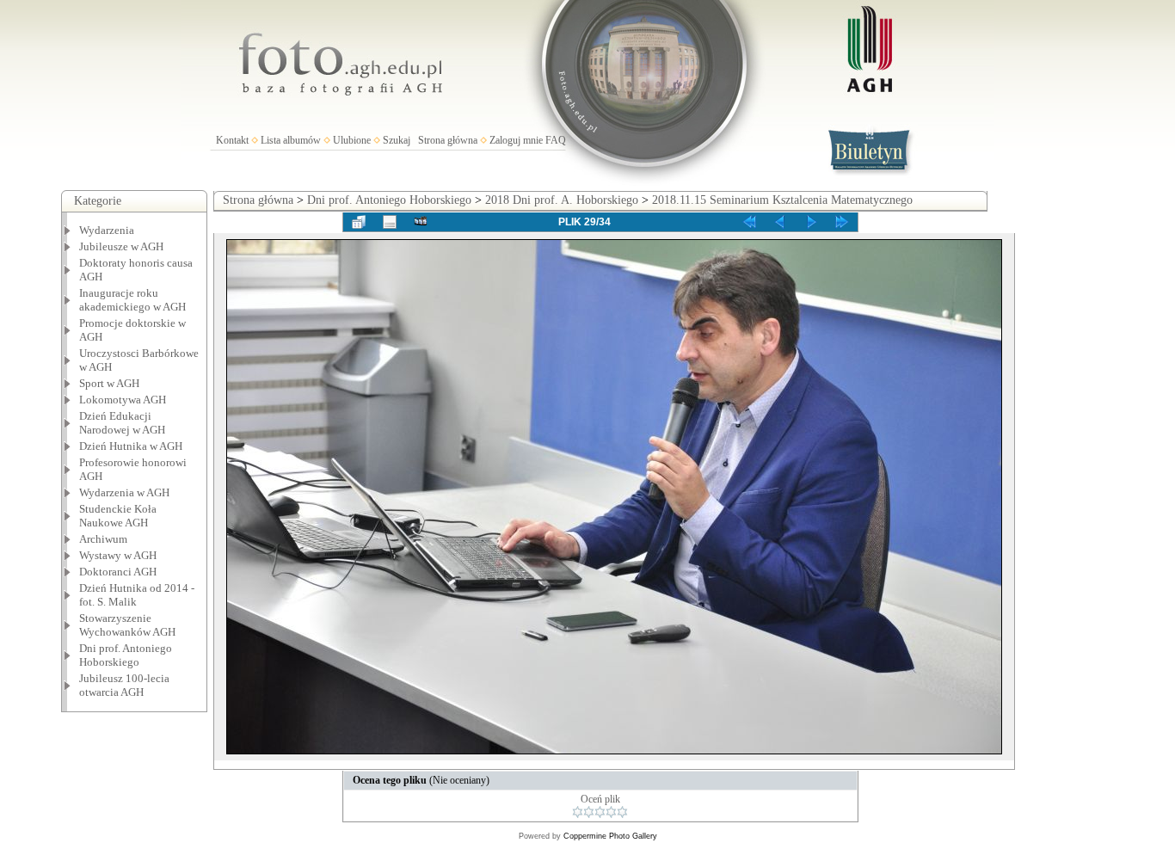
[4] (611, 812)
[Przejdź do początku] (749, 221)
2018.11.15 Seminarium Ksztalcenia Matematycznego (782, 200)
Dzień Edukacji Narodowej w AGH (122, 422)
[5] (622, 812)
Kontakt (232, 140)
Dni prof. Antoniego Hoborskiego (389, 200)
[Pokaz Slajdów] (420, 221)
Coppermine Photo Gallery (610, 836)
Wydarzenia (106, 230)
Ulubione (352, 140)
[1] (577, 812)
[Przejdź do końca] (842, 221)
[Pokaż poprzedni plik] (780, 221)
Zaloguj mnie (516, 140)
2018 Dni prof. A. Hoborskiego (561, 200)
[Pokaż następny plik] (811, 221)
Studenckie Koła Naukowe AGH (118, 515)
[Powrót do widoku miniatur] (358, 221)
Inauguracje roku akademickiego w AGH (132, 299)
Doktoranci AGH (118, 571)
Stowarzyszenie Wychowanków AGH (127, 625)
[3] (600, 812)
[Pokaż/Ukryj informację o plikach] (389, 221)
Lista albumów (291, 140)
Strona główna (447, 140)
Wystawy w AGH (118, 555)
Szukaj (396, 140)
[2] (588, 812)
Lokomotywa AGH (122, 399)
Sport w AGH (109, 383)
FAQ (555, 140)
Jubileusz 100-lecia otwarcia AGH (124, 685)
